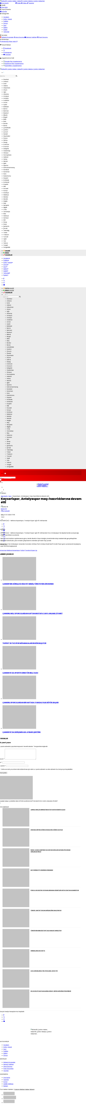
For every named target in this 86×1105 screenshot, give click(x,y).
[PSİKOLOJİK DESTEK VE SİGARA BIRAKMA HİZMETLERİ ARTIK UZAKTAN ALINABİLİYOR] (16, 907)
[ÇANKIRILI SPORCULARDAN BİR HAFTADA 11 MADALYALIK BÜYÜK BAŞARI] (43, 688)
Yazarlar (31, 3)
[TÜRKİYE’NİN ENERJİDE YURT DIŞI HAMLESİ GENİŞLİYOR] (16, 947)
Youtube (8, 55)
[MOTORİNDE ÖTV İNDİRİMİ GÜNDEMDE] (16, 886)
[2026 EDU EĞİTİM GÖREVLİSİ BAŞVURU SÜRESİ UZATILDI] (16, 846)
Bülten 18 (4, 509)
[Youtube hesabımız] (4, 285)
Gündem (6, 17)
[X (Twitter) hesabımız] (4, 50)
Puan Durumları (8, 1069)
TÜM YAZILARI (5, 511)
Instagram (8, 52)
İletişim (5, 1086)
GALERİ (9, 288)
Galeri (19, 3)
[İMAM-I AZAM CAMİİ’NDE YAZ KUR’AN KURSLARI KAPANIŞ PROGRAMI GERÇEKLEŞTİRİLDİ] (16, 866)
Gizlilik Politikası (8, 1084)
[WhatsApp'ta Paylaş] (4, 528)
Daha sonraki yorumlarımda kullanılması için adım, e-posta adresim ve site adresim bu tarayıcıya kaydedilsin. (37, 769)
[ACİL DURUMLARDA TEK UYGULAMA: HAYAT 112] (16, 987)
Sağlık (5, 30)
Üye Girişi (4, 7)
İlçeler (5, 275)
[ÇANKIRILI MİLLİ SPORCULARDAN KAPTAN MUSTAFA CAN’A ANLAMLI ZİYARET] (43, 599)
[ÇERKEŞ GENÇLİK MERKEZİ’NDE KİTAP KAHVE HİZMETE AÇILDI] (16, 826)
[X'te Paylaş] (4, 526)
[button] (5, 473)
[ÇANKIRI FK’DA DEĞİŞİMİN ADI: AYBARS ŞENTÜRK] (43, 717)
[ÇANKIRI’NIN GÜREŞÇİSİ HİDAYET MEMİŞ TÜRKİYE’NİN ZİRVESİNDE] (43, 569)
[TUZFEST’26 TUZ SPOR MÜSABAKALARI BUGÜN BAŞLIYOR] (43, 628)
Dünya (5, 23)
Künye (5, 1082)
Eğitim (5, 28)
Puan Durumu (43, 37)
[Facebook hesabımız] (3, 279)
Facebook (7, 48)
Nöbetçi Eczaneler (7, 37)
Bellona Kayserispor (13, 550)
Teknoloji (6, 32)
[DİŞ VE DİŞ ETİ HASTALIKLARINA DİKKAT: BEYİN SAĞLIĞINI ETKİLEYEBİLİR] (16, 1007)
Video (25, 3)
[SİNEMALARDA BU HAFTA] (16, 967)
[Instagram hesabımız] (4, 283)
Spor (4, 25)
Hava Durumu (19, 37)
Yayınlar (4, 12)
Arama (12, 3)
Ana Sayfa (5, 3)
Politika (5, 21)
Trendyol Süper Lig (31, 550)
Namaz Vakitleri (31, 37)
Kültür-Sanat (7, 19)
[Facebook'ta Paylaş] (3, 524)
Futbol (22, 550)
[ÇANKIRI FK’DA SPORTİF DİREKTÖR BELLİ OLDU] (43, 658)
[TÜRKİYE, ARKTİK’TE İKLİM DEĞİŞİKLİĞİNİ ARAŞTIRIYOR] (16, 927)
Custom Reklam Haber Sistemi (24, 1089)
